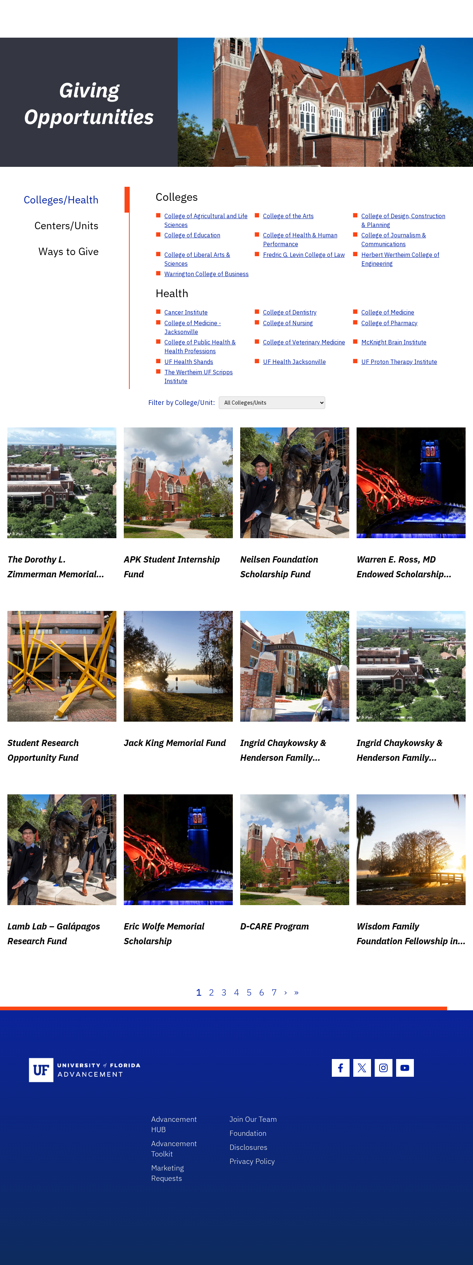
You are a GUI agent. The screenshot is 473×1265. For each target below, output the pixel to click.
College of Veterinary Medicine (304, 342)
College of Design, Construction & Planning (403, 220)
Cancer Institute (186, 312)
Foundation (247, 1133)
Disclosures (248, 1147)
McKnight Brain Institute (393, 342)
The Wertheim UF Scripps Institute (198, 376)
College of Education (192, 235)
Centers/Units (66, 225)
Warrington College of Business (206, 274)
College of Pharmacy (389, 323)
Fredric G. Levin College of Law (304, 254)
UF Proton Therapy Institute (399, 361)
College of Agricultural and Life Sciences (206, 220)
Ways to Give (68, 251)
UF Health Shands (188, 361)
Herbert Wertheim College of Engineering (400, 259)
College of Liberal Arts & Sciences (197, 259)
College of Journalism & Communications (393, 239)
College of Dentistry (290, 312)
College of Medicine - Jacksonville (192, 327)
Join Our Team (253, 1119)
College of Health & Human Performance (300, 239)
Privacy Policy (252, 1161)
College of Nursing (288, 323)
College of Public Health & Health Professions (200, 346)
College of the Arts (288, 216)
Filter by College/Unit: (181, 402)
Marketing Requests (167, 1173)
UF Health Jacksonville (294, 361)
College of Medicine (387, 312)
